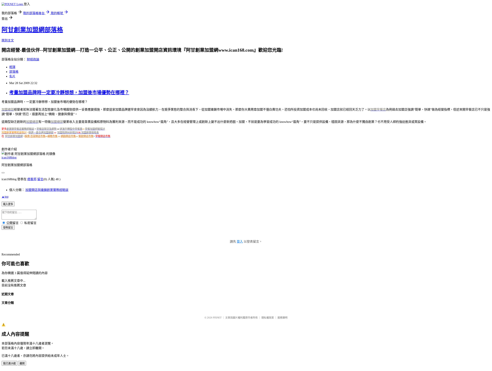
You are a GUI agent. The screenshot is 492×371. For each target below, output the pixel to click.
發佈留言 (8, 227)
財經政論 (33, 59)
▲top (5, 196)
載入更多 (8, 204)
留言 (40, 179)
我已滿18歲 (9, 363)
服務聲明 (283, 317)
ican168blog (9, 157)
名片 (12, 76)
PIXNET (217, 317)
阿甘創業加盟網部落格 (32, 29)
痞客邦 (32, 179)
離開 (22, 363)
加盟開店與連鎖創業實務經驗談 (46, 190)
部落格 (13, 71)
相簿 (12, 67)
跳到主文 (8, 40)
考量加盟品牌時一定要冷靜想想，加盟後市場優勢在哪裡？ (69, 92)
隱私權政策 (267, 317)
